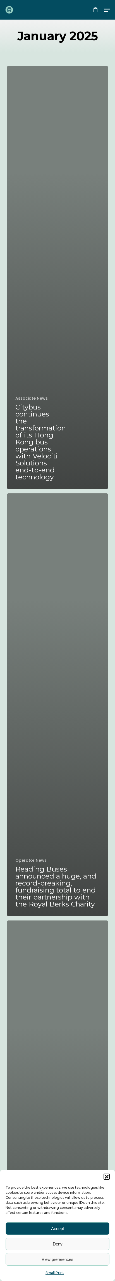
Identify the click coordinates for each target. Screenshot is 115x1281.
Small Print (54, 1273)
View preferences (57, 1259)
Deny (58, 1244)
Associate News (31, 398)
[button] (106, 1176)
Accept (57, 1228)
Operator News (31, 860)
